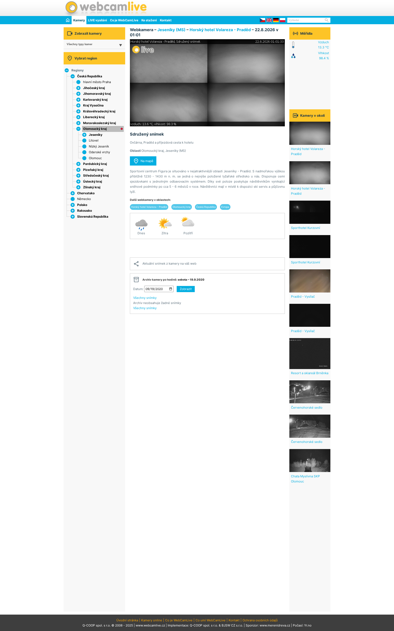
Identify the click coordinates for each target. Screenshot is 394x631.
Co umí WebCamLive (211, 620)
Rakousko (84, 211)
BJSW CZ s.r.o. (232, 625)
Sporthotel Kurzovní (305, 228)
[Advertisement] (282, 7)
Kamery (79, 20)
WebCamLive (106, 8)
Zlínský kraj (91, 187)
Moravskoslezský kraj (99, 123)
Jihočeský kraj (94, 88)
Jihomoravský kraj (97, 94)
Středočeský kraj (96, 175)
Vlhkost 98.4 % (323, 55)
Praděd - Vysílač (303, 296)
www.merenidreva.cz (275, 625)
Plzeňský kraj (93, 170)
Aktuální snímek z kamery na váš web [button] (164, 264)
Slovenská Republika (92, 216)
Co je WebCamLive (124, 20)
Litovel (93, 140)
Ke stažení (149, 20)
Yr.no (308, 625)
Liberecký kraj (94, 117)
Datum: (138, 289)
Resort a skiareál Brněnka (309, 373)
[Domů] (68, 20)
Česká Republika (89, 76)
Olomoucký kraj (95, 129)
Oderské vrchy (99, 152)
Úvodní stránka (127, 620)
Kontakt (166, 20)
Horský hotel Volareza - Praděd (220, 29)
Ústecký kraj (92, 181)
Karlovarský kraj (95, 100)
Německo (84, 199)
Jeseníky (95, 135)
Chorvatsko (86, 193)
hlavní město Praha (97, 82)
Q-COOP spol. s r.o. (204, 625)
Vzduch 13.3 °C (323, 44)
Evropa (225, 206)
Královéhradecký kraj (99, 111)
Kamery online (151, 620)
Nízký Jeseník (99, 146)
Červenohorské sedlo (306, 407)
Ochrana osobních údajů (260, 620)
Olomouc (95, 158)
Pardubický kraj (95, 164)
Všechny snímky (145, 298)
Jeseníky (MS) (171, 29)
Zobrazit (186, 289)
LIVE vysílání (97, 20)
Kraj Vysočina (93, 105)
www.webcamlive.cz (150, 625)
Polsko (82, 205)
